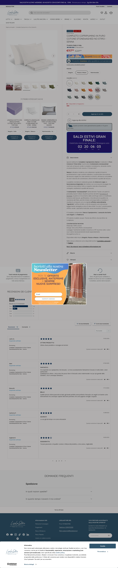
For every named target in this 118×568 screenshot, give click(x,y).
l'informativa (56, 302)
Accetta (102, 546)
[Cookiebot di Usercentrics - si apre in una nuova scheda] (12, 564)
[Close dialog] (84, 265)
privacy (40, 303)
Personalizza (101, 551)
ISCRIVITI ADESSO (48, 299)
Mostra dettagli (29, 564)
